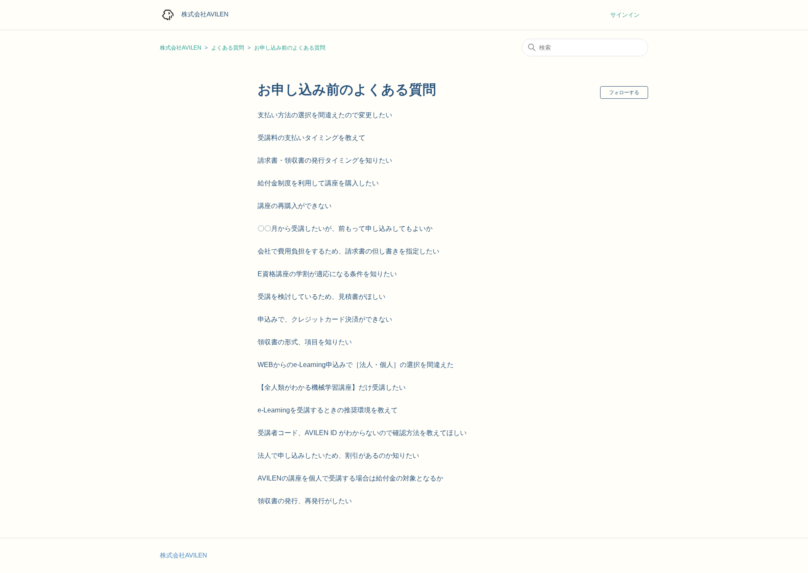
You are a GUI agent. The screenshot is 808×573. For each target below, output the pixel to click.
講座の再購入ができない (295, 205)
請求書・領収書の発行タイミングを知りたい (325, 160)
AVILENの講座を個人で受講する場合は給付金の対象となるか (350, 478)
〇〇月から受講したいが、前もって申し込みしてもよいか (345, 228)
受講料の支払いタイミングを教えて (311, 137)
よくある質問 (227, 48)
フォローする (624, 92)
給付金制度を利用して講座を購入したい (318, 183)
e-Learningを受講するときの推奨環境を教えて (328, 410)
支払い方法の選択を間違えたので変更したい (325, 115)
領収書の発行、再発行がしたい (305, 500)
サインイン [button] (625, 14)
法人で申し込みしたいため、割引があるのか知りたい (338, 455)
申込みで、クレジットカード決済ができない (325, 319)
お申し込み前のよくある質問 (289, 48)
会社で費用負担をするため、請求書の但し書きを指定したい (348, 251)
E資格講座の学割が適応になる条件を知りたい (327, 273)
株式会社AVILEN (180, 48)
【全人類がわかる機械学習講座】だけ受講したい (332, 387)
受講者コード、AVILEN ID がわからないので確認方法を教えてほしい (362, 432)
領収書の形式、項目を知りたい (305, 342)
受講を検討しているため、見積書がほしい (321, 296)
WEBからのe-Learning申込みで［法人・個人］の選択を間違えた (356, 364)
